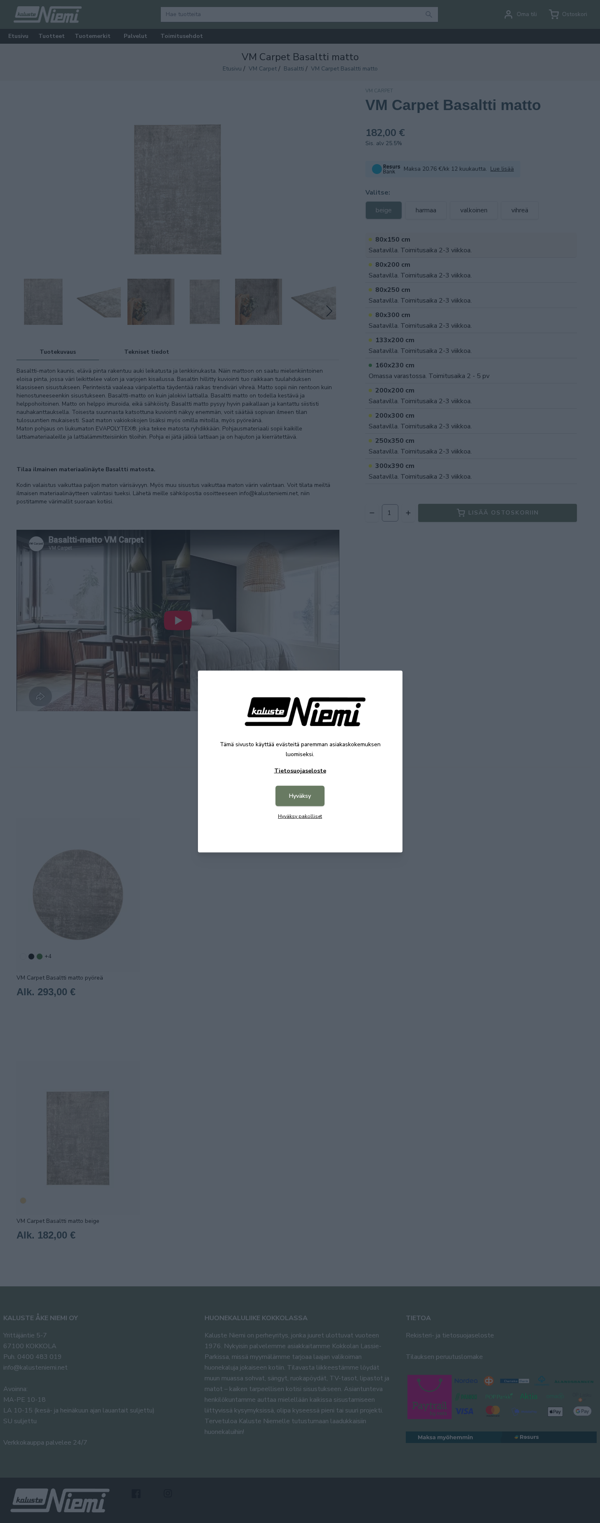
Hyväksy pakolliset (300, 816)
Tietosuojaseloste (300, 771)
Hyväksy (300, 796)
